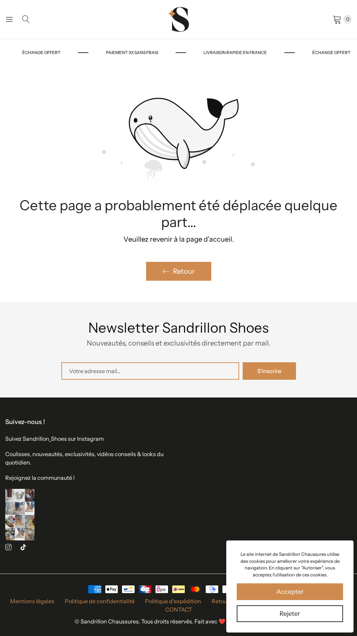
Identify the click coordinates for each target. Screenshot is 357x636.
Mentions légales (32, 601)
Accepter (290, 592)
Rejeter (290, 614)
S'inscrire (269, 371)
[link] (54, 53)
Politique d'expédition (173, 601)
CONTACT (178, 609)
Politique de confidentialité (100, 601)
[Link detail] (8, 547)
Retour (184, 271)
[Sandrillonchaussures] (178, 19)
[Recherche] (26, 19)
